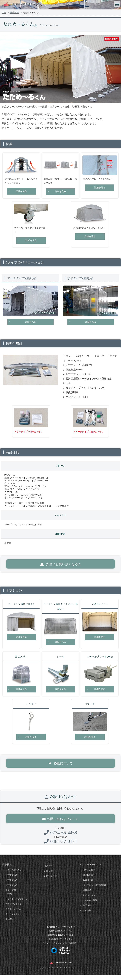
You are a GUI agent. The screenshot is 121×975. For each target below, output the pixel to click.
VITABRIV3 (11, 880)
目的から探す (89, 870)
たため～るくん (13, 909)
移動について (63, 763)
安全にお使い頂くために (63, 564)
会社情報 (87, 910)
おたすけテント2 (13, 904)
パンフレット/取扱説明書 (94, 885)
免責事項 (68, 939)
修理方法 (87, 905)
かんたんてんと (13, 870)
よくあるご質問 (90, 900)
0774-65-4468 (63, 832)
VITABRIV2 (11, 875)
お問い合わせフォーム (63, 819)
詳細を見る (21, 191)
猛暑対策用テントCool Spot (14, 892)
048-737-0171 (63, 841)
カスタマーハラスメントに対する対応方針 (60, 943)
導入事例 (48, 865)
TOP (4, 12)
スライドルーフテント (16, 899)
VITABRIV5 (11, 885)
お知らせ (48, 871)
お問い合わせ (50, 876)
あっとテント (12, 914)
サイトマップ (89, 895)
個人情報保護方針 (55, 939)
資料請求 (87, 890)
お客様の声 (88, 880)
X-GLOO (9, 919)
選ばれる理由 (89, 875)
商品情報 (14, 12)
